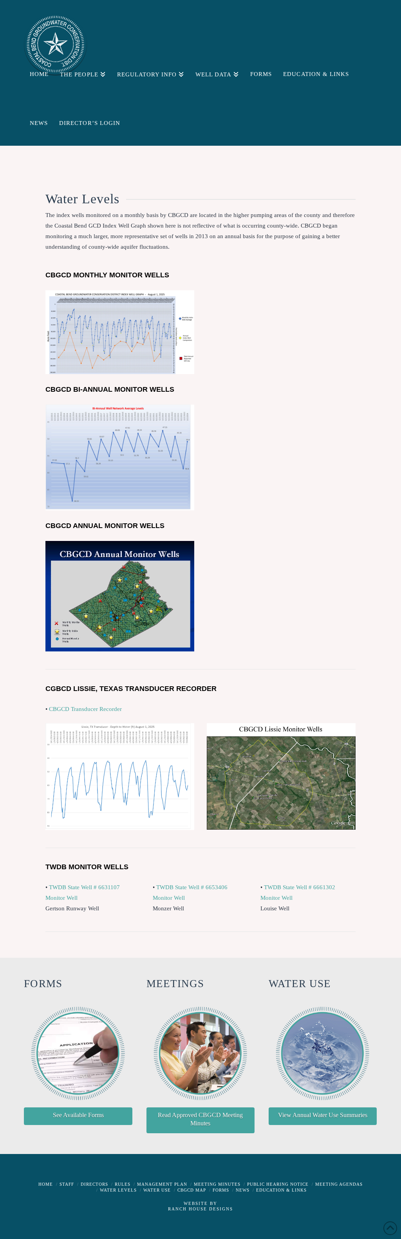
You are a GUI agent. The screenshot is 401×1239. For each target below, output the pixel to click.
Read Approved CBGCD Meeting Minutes (200, 1119)
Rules (122, 1184)
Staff (67, 1184)
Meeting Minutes (217, 1184)
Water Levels (118, 1190)
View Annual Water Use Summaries (322, 1115)
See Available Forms (78, 1115)
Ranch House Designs (200, 1208)
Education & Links (281, 1190)
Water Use (157, 1190)
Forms (221, 1190)
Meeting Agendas (339, 1184)
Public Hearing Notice (278, 1184)
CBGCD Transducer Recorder (85, 709)
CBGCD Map (191, 1190)
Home (45, 1184)
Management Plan (162, 1184)
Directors (94, 1184)
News (242, 1190)
